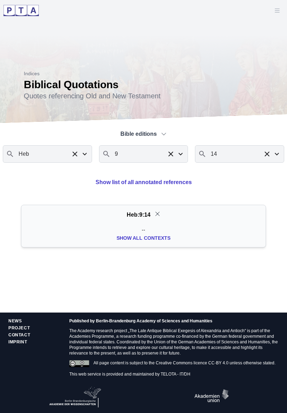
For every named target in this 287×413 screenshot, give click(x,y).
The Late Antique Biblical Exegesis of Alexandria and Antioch (187, 330)
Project (19, 328)
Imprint (17, 342)
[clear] (157, 214)
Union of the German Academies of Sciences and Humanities (212, 342)
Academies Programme (91, 336)
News (15, 320)
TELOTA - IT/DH (175, 374)
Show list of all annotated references (144, 182)
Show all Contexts (143, 238)
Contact (19, 334)
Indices (32, 73)
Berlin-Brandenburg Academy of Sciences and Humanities (154, 320)
